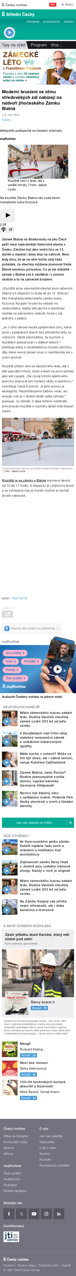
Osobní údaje (26, 1265)
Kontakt (45, 1159)
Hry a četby (13, 653)
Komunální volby (15, 1142)
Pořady (10, 670)
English (66, 1265)
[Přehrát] (7, 215)
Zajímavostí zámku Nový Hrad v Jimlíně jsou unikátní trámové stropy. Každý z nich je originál (45, 866)
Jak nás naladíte (51, 1136)
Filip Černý (19, 598)
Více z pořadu (16, 836)
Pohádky (30, 661)
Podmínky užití (48, 1265)
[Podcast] (3, 230)
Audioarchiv (51, 22)
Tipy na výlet (13, 45)
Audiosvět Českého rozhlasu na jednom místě (32, 696)
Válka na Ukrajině (16, 1136)
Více (57, 45)
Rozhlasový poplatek (55, 1165)
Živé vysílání (14, 678)
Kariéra (45, 1154)
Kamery (69, 22)
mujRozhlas (10, 641)
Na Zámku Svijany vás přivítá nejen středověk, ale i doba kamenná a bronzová (43, 905)
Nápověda (47, 1142)
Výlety (6, 120)
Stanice (9, 1148)
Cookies (8, 1265)
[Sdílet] (10, 230)
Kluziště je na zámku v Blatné (24, 480)
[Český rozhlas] (14, 4)
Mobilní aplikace (15, 1191)
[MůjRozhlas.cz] (8, 139)
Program (33, 22)
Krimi (9, 661)
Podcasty (10, 1185)
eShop (8, 1154)
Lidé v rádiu (48, 1148)
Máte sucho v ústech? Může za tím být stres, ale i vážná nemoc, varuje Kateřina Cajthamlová (46, 758)
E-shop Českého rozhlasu (27, 926)
